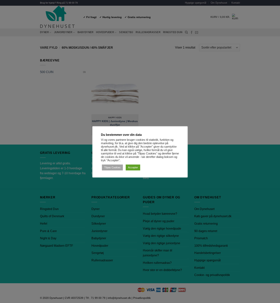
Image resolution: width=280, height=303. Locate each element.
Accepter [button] (133, 167)
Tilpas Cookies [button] (112, 167)
